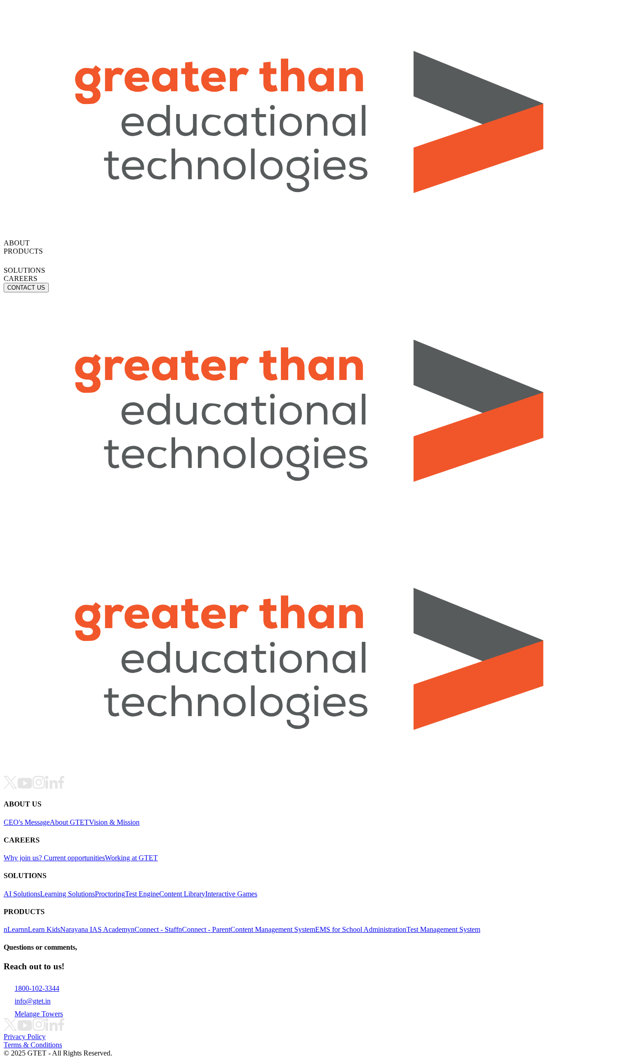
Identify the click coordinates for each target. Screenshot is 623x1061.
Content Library (182, 894)
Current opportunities (74, 858)
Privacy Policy (25, 1036)
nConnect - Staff (154, 929)
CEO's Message (27, 822)
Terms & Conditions (33, 1045)
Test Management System (443, 929)
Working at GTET (131, 858)
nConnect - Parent (204, 929)
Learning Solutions (67, 894)
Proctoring (110, 894)
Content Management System (272, 929)
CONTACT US (26, 287)
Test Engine (142, 894)
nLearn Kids (42, 929)
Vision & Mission (114, 822)
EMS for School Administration (360, 929)
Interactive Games (231, 894)
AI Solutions (22, 894)
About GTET (69, 822)
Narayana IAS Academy (95, 929)
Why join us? (24, 858)
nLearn (14, 929)
